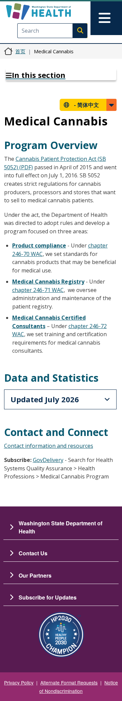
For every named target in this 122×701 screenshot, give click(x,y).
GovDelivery (48, 460)
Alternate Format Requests (69, 682)
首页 (20, 51)
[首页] (50, 11)
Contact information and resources (48, 445)
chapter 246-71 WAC (38, 290)
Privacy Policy (19, 682)
